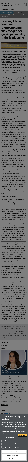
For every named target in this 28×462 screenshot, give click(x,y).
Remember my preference (14, 455)
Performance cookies (12, 447)
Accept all (14, 452)
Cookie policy (22, 435)
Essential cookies (10, 438)
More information (14, 459)
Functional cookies (11, 441)
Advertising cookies (11, 444)
